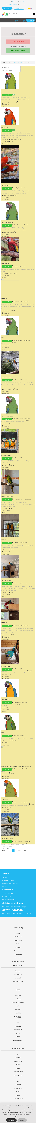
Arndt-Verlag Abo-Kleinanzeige (10, 102)
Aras (2, 92)
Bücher (18, 1033)
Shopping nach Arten (18, 1002)
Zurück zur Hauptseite (18, 41)
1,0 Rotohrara (4, 799)
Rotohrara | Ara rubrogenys (20, 802)
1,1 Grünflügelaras (5, 185)
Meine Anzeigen (19, 20)
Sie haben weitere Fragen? (13, 903)
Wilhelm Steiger (6, 311)
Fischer (5, 465)
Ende (25, 850)
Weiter (20, 850)
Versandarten (7, 890)
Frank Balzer (6, 345)
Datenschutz (18, 951)
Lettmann (5, 424)
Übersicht (18, 971)
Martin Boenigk (6, 807)
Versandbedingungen (18, 961)
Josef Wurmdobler (7, 846)
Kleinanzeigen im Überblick (18, 46)
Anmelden (7, 8)
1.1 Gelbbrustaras (5, 699)
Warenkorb (18, 1009)
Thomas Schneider (7, 741)
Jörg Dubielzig (6, 707)
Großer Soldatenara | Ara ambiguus (22, 499)
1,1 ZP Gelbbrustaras (6, 377)
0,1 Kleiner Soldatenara (7, 338)
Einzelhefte (18, 1026)
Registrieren (19, 8)
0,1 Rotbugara (4, 733)
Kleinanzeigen (22, 62)
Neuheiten (18, 999)
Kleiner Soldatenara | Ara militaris (22, 225)
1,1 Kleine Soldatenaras (7, 222)
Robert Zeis (5, 139)
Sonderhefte (18, 1029)
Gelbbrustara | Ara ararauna (20, 379)
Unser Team (18, 940)
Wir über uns (18, 937)
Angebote (18, 995)
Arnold (4, 774)
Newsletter (22, 2)
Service (18, 944)
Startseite (13, 62)
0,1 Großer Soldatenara (7, 496)
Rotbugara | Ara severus (19, 735)
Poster (18, 1036)
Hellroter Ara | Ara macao (16, 139)
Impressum (18, 947)
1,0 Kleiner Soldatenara (7, 416)
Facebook (14, 2)
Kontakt (18, 933)
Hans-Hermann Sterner (8, 389)
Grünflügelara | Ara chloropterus (21, 188)
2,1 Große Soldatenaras (7, 838)
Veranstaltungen (18, 1040)
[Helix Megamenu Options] (34, 14)
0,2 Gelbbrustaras (5, 540)
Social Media (18, 954)
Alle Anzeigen (18, 974)
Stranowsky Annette (7, 273)
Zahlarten (6, 873)
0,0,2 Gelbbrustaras (6, 455)
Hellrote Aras (4, 127)
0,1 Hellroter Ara (5, 263)
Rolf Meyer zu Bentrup (8, 195)
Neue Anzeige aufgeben (18, 50)
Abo (18, 1022)
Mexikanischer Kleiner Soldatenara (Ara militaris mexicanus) (16, 766)
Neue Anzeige (30, 20)
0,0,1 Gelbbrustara (5, 666)
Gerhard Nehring (7, 674)
